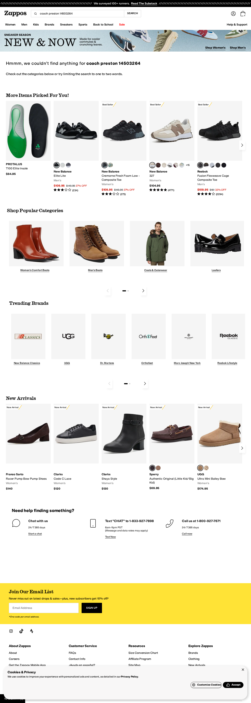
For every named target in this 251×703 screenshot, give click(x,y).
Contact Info (77, 659)
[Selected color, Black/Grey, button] (104, 165)
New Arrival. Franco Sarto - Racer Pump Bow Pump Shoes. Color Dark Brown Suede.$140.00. (28, 447)
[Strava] (32, 631)
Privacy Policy (129, 676)
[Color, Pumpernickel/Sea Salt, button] (158, 165)
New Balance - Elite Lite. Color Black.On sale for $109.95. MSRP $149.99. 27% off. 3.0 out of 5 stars (76, 146)
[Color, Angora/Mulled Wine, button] (176, 165)
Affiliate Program (139, 659)
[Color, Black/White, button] (224, 165)
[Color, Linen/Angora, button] (164, 165)
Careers (14, 659)
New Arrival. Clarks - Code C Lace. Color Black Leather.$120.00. (76, 447)
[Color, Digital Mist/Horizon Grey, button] (170, 165)
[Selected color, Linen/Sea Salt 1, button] (152, 165)
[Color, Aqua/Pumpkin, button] (110, 165)
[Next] (242, 145)
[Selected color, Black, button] (57, 165)
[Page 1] (124, 290)
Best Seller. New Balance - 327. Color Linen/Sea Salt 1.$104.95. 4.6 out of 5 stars (171, 146)
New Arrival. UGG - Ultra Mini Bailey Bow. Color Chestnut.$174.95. (219, 447)
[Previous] (108, 290)
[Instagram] (11, 631)
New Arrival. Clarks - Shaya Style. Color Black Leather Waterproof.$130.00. (124, 447)
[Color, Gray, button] (212, 165)
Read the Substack (144, 3)
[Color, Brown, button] (206, 165)
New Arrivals (196, 665)
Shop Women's (215, 47)
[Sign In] (233, 13)
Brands (193, 653)
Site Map (134, 665)
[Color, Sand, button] (206, 468)
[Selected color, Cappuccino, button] (152, 468)
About (13, 653)
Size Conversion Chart (143, 653)
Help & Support (237, 24)
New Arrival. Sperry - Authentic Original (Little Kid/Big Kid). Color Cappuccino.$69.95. (171, 447)
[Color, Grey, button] (68, 165)
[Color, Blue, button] (62, 165)
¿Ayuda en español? (82, 665)
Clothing (194, 659)
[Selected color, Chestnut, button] (200, 468)
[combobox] (77, 13)
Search (132, 13)
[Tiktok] (21, 631)
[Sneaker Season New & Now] (125, 41)
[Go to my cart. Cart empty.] (243, 13)
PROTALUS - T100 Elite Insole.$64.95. (28, 138)
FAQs (72, 653)
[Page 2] (128, 290)
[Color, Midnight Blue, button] (158, 468)
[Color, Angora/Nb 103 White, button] (182, 165)
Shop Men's (238, 47)
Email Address (22, 608)
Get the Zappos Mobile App (27, 665)
